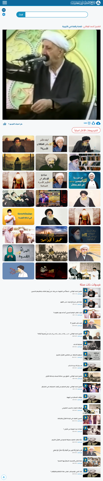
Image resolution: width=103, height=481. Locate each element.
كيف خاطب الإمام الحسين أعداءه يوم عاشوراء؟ (67, 312)
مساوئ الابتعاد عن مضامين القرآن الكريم (69, 354)
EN (4, 10)
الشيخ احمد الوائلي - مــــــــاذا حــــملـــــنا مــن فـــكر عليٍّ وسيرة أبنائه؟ (60, 333)
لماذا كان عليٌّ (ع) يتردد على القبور (71, 302)
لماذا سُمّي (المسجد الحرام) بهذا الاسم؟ (70, 460)
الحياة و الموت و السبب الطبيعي (72, 408)
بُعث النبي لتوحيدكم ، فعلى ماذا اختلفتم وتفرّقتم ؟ (66, 471)
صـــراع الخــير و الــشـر (75, 365)
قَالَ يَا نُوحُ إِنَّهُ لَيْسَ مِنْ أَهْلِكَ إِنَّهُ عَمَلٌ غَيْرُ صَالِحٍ (67, 450)
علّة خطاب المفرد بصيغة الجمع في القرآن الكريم (67, 439)
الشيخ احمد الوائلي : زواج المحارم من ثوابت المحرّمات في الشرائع (62, 386)
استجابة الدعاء (77, 344)
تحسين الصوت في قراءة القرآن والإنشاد (70, 418)
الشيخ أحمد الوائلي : (91, 26)
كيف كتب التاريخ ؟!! (76, 323)
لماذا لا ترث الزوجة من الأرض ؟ (72, 429)
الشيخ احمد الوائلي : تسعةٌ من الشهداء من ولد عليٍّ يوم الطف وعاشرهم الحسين (56, 291)
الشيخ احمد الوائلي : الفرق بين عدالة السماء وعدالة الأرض (64, 376)
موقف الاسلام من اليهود (74, 397)
